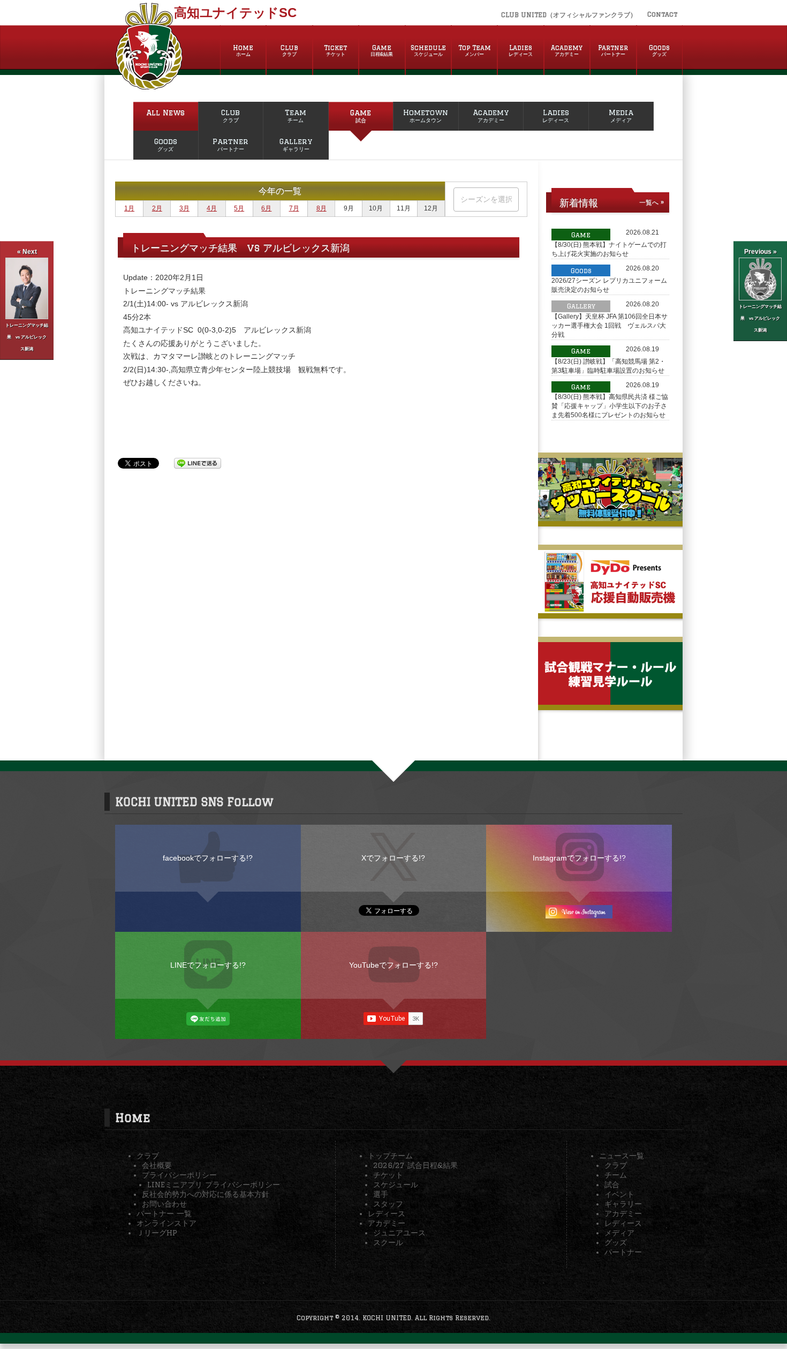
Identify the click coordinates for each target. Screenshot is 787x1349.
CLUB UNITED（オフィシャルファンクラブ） (569, 14)
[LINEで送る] (197, 462)
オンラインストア (166, 1223)
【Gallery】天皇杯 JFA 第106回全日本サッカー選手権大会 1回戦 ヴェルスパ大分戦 (609, 325)
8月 (321, 208)
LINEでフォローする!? (208, 965)
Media (621, 115)
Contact (662, 14)
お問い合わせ (164, 1204)
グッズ (615, 1242)
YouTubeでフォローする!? (393, 965)
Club (289, 50)
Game (381, 50)
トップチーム (390, 1155)
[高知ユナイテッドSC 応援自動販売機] (610, 609)
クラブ (148, 1155)
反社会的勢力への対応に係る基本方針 (205, 1194)
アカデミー (386, 1223)
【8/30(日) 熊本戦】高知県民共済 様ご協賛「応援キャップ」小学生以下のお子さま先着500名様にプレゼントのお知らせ (609, 406)
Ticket (335, 50)
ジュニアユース (399, 1233)
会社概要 (157, 1165)
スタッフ (388, 1204)
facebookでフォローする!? (208, 858)
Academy (566, 50)
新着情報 (578, 202)
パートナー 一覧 (164, 1213)
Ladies (521, 50)
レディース (386, 1213)
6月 (266, 208)
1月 (129, 208)
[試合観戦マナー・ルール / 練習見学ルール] (610, 700)
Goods (659, 50)
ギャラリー (623, 1204)
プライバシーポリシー (179, 1175)
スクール (388, 1242)
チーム (615, 1175)
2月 (157, 208)
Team (295, 115)
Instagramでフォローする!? (579, 858)
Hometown (425, 115)
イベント (619, 1194)
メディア (619, 1233)
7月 (294, 208)
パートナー (623, 1252)
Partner (613, 50)
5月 (239, 208)
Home (243, 50)
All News (165, 112)
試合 (611, 1184)
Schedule (428, 50)
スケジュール (395, 1184)
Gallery (295, 144)
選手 (380, 1194)
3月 (184, 208)
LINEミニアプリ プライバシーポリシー (213, 1184)
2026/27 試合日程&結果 (415, 1165)
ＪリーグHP (157, 1233)
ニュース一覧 (621, 1155)
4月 (212, 208)
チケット (388, 1175)
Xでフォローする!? (393, 858)
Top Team (474, 50)
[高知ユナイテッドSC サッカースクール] (610, 517)
